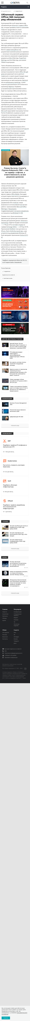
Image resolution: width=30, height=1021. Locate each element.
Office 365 (23, 72)
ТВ (14, 622)
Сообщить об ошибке (10, 655)
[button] (27, 3)
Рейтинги (5, 616)
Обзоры (4, 618)
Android (15, 203)
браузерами (12, 209)
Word (11, 58)
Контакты (5, 639)
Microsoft (4, 111)
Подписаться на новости (8, 275)
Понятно (5, 1018)
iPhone (3, 231)
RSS (6, 651)
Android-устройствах (16, 231)
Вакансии (5, 637)
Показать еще (15, 425)
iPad (7, 231)
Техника (16, 620)
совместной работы (12, 50)
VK (14, 634)
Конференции (18, 612)
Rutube (16, 639)
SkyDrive (11, 86)
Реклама (4, 634)
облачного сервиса (18, 25)
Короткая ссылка (8, 278)
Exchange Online (12, 227)
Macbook (25, 80)
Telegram (16, 641)
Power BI (26, 129)
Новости (4, 612)
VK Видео (16, 637)
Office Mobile (15, 194)
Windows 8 (16, 213)
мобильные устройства (13, 82)
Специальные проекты (17, 614)
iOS (22, 213)
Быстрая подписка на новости (13, 649)
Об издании (5, 632)
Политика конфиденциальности (13, 653)
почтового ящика (17, 225)
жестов (22, 205)
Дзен (15, 643)
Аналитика (5, 614)
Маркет (16, 617)
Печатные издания (16, 624)
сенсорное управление (21, 211)
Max (15, 632)
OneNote (12, 229)
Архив (4, 620)
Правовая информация (11, 657)
